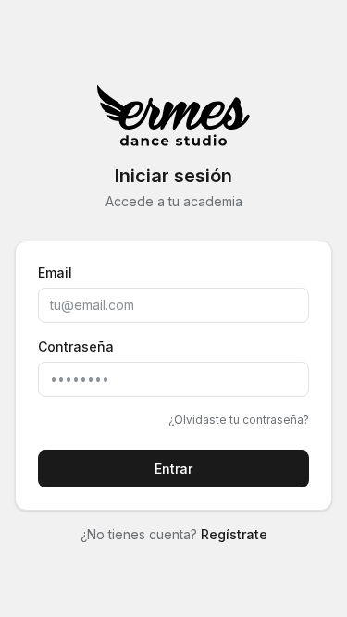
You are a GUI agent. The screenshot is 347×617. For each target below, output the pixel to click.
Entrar (173, 468)
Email (55, 272)
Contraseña (76, 346)
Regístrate (234, 534)
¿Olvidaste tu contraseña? (238, 419)
